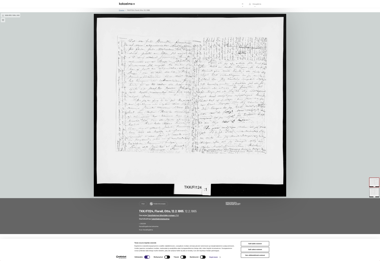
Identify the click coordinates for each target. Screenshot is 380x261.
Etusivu (121, 10)
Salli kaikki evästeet (255, 243)
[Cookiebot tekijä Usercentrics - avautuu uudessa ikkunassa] (121, 257)
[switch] (167, 257)
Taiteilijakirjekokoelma (160, 219)
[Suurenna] (190, 105)
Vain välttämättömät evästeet (255, 255)
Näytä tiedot (213, 257)
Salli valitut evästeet (255, 249)
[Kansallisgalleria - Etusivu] (126, 4)
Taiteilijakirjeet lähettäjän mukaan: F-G (163, 215)
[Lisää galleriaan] (3, 20)
